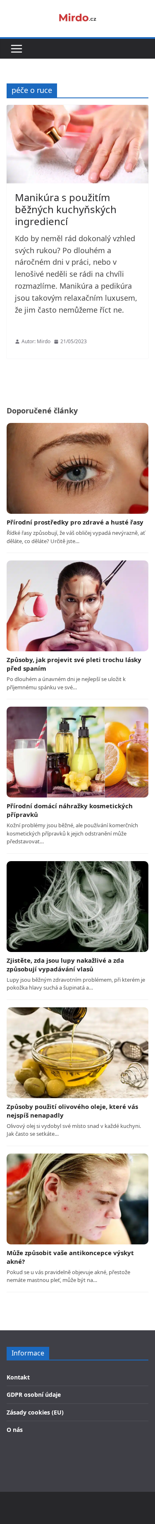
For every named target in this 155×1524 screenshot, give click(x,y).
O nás (15, 1430)
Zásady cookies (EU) (35, 1412)
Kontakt (18, 1377)
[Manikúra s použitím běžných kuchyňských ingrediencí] (77, 144)
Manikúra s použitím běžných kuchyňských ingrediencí (66, 209)
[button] (16, 49)
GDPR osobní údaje (34, 1394)
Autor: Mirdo (35, 341)
